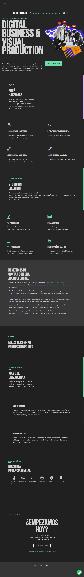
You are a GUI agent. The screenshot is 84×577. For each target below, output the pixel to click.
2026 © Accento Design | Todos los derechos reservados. (42, 571)
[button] (79, 572)
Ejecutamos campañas (54, 282)
